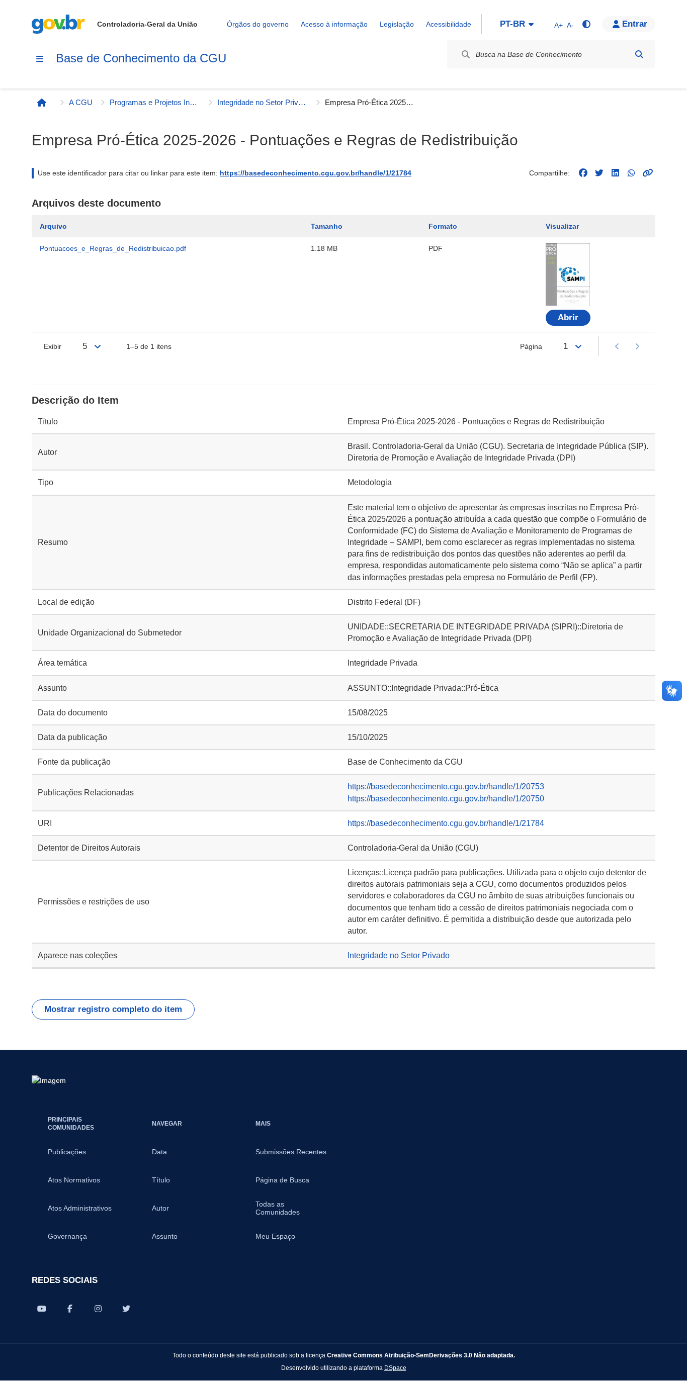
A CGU (81, 102)
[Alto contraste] (586, 24)
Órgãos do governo (258, 24)
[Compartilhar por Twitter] (126, 1309)
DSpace (395, 1367)
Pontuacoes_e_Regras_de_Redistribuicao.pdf (113, 248)
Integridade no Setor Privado (262, 102)
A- (570, 25)
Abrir (568, 317)
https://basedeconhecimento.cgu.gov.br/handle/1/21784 (315, 173)
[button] (628, 24)
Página (531, 346)
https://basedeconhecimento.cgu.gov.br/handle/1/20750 (446, 798)
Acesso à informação (334, 24)
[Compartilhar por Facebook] (70, 1309)
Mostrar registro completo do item (113, 1009)
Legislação (397, 24)
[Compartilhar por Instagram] (98, 1309)
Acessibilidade (448, 24)
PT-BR (512, 24)
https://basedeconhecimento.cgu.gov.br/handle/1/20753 (446, 786)
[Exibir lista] (98, 346)
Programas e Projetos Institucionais (155, 102)
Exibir (52, 346)
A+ (558, 25)
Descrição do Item (75, 400)
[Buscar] (639, 54)
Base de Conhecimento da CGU (141, 58)
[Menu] (40, 59)
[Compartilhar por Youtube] (42, 1309)
